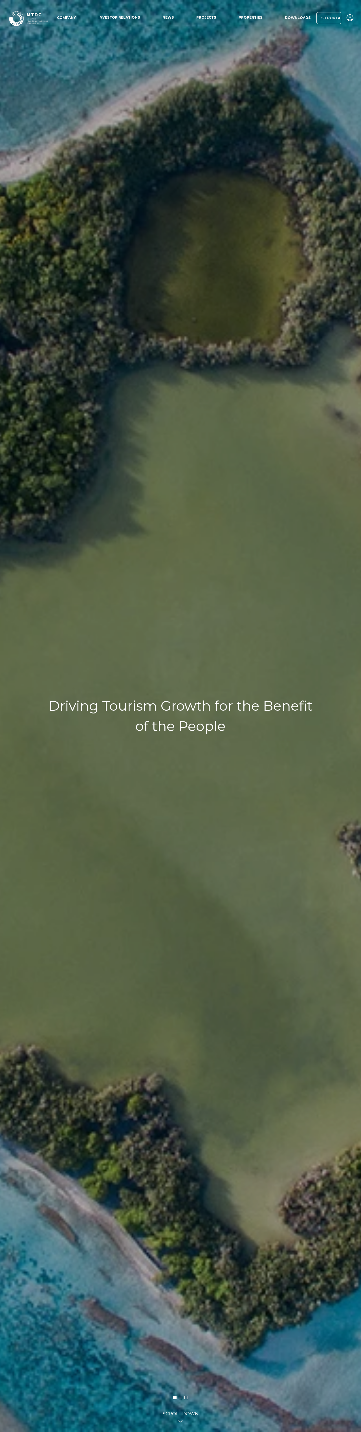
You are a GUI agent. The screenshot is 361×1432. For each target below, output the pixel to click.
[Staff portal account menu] (350, 17)
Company (66, 18)
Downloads (298, 18)
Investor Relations (119, 17)
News (168, 17)
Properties (250, 17)
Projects (206, 17)
